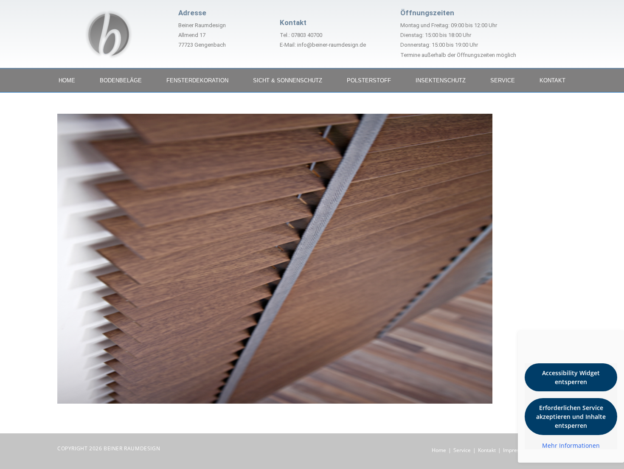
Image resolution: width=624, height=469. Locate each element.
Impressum (516, 450)
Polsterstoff (369, 80)
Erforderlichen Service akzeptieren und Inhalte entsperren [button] (571, 417)
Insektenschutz (441, 80)
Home (67, 80)
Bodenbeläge (121, 80)
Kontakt (552, 80)
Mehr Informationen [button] (571, 445)
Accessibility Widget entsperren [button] (571, 377)
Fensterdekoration (197, 80)
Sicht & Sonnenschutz (287, 80)
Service (502, 80)
